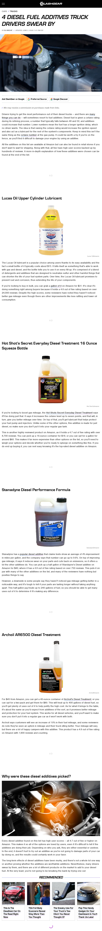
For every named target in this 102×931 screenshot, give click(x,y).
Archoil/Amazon (94, 692)
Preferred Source (39, 99)
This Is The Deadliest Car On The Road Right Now (11, 912)
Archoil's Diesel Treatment (77, 699)
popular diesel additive (31, 554)
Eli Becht (8, 30)
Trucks (13, 11)
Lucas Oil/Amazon (93, 256)
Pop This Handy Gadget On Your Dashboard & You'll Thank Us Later (87, 912)
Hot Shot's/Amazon (93, 406)
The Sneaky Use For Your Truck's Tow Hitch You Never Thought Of (63, 912)
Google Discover (60, 99)
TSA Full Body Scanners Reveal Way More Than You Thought (37, 912)
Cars (4, 11)
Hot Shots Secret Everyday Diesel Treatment (69, 412)
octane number (29, 134)
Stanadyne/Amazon (92, 547)
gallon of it (56, 285)
